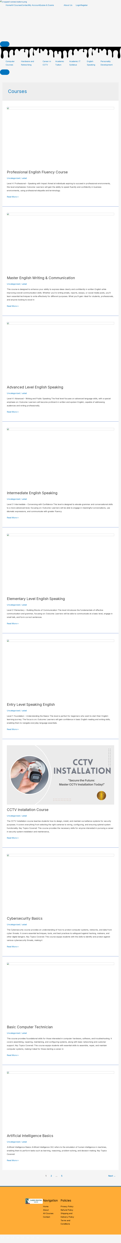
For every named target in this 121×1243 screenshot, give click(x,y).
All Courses (16, 5)
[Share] (25, 1237)
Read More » (12, 196)
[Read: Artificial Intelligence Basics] (60, 1101)
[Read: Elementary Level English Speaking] (60, 563)
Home (8, 5)
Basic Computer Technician (30, 1027)
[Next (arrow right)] (14, 1241)
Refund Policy (67, 1210)
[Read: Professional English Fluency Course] (60, 137)
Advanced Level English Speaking (35, 387)
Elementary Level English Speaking (36, 599)
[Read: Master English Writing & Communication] (60, 242)
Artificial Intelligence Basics (30, 1136)
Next (112, 1176)
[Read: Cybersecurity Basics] (60, 883)
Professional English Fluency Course (37, 172)
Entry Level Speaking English (31, 704)
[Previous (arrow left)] (4, 1241)
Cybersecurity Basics (24, 918)
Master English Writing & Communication (41, 278)
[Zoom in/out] (4, 1237)
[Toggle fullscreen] (14, 1237)
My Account (34, 5)
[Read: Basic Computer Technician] (60, 992)
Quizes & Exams (47, 5)
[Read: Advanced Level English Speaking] (60, 352)
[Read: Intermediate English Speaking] (60, 457)
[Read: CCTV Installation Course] (60, 775)
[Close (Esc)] (35, 1237)
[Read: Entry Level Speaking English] (60, 669)
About (46, 1210)
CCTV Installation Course (27, 810)
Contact (25, 5)
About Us (68, 5)
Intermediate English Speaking (32, 493)
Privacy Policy (67, 1206)
